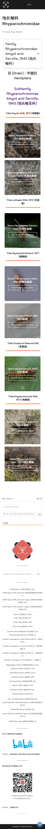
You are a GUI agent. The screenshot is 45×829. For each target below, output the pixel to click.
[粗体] (4, 513)
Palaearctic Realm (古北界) (19, 668)
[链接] (26, 513)
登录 (40, 499)
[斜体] (7, 513)
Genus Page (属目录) (20, 626)
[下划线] (10, 513)
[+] (32, 514)
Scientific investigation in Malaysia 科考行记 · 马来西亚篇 (22, 653)
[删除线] (12, 513)
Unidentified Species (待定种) (21, 709)
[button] (38, 54)
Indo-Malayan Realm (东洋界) (20, 673)
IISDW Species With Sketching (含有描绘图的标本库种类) (22, 593)
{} (29, 514)
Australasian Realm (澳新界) (20, 677)
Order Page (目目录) (21, 618)
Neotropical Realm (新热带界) (20, 690)
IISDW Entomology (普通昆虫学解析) (21, 721)
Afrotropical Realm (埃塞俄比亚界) (21, 681)
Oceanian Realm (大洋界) (21, 694)
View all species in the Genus (22, 144)
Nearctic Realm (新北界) (20, 685)
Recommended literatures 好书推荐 (21, 635)
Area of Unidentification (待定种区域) (20, 699)
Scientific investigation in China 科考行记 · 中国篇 (21, 660)
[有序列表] (15, 513)
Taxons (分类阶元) (20, 614)
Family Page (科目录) (13, 32)
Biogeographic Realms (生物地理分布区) (20, 665)
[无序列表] (18, 513)
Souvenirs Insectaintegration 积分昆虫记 (21, 631)
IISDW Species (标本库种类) (20, 589)
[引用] (21, 513)
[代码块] (23, 513)
